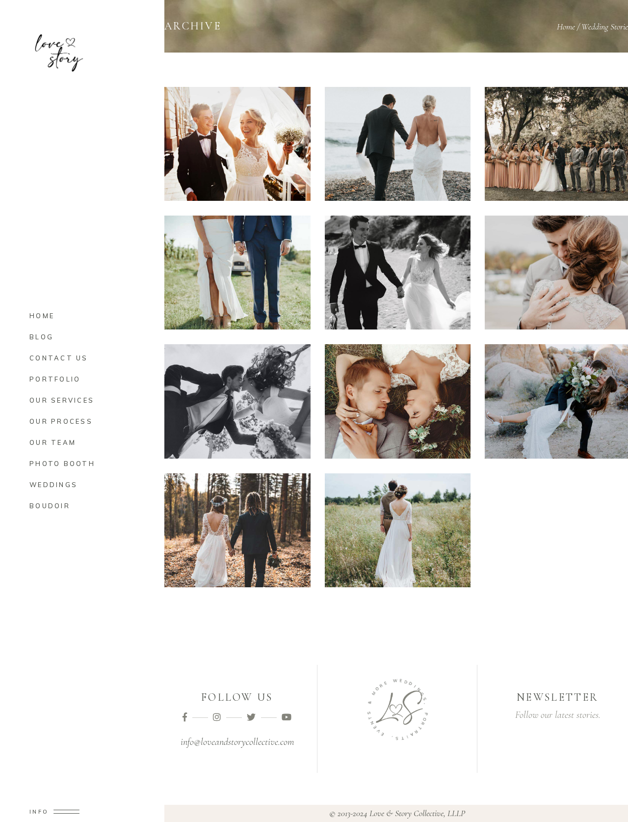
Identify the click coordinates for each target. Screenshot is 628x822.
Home (566, 26)
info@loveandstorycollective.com (237, 742)
